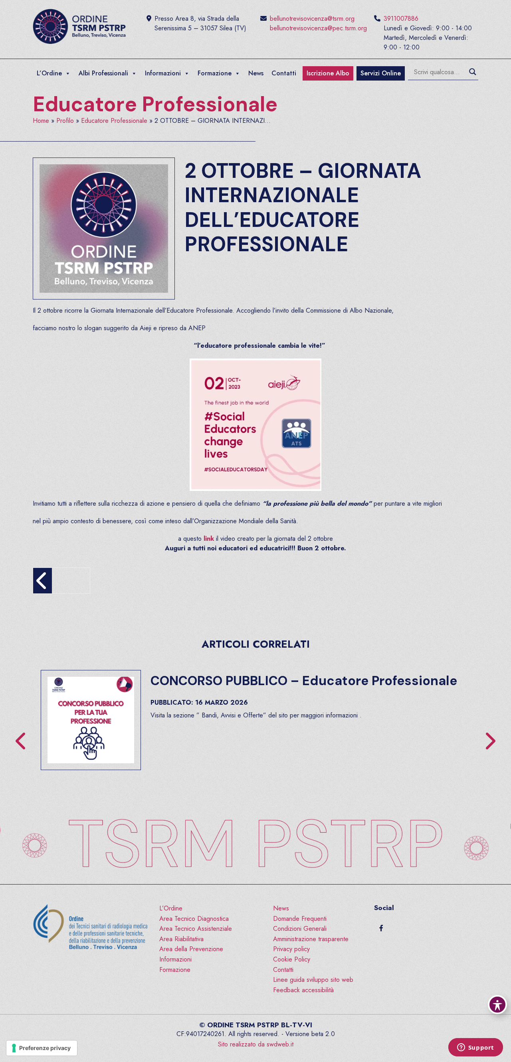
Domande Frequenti (300, 918)
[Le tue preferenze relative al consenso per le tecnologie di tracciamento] (41, 1048)
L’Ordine (49, 73)
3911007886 (401, 18)
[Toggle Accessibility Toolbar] (497, 1004)
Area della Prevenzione (191, 949)
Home (41, 120)
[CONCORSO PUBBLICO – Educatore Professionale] (91, 720)
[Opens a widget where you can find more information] (475, 1048)
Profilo (65, 120)
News (255, 73)
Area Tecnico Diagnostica (194, 918)
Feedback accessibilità (303, 990)
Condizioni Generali (300, 928)
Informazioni (163, 73)
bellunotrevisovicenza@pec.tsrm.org (318, 28)
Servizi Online (380, 73)
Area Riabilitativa (181, 939)
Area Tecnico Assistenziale (195, 928)
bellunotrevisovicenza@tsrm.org (312, 18)
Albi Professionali (103, 73)
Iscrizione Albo (328, 73)
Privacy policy (291, 949)
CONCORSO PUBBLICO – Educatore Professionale (304, 680)
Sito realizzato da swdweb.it (255, 1044)
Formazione (215, 73)
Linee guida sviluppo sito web (313, 979)
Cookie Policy (291, 959)
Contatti (283, 73)
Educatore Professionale (155, 104)
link (209, 538)
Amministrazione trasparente (311, 939)
